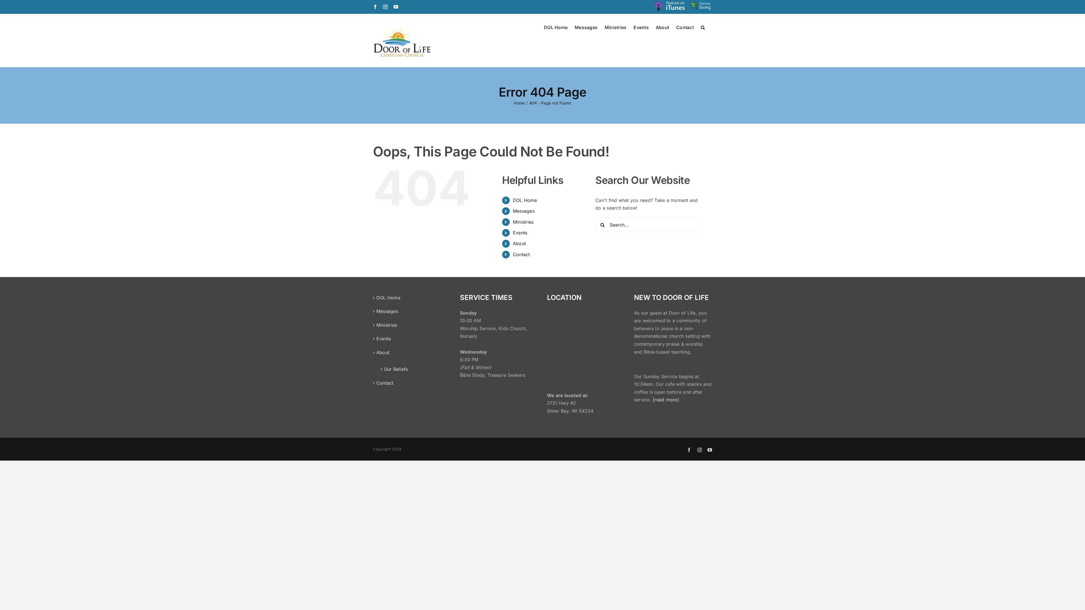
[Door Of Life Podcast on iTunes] (670, 7)
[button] (703, 27)
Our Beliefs (396, 369)
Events (520, 233)
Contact (521, 254)
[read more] (666, 399)
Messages (524, 211)
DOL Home (525, 200)
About (519, 243)
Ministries (523, 222)
